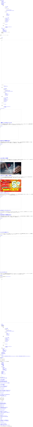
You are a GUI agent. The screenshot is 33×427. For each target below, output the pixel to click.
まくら (7, 13)
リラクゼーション (7, 19)
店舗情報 (3, 1)
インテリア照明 (6, 97)
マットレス (8, 15)
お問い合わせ (3, 352)
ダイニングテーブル (7, 90)
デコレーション (7, 20)
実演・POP (3, 3)
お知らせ (3, 371)
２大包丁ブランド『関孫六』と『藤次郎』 (6, 175)
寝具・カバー (8, 14)
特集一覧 (4, 348)
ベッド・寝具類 (4, 31)
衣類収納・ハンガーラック (7, 106)
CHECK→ (1, 161)
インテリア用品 (4, 368)
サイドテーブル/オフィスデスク (10, 10)
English (2, 372)
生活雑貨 (4, 369)
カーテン (6, 24)
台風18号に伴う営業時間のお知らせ (5, 140)
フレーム (6, 94)
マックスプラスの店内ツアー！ (4, 232)
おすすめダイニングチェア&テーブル (5, 210)
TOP (2, 37)
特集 (2, 366)
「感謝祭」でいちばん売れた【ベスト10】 (6, 122)
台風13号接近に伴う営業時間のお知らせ (5, 214)
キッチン (6, 18)
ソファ (6, 7)
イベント (3, 324)
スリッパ (5, 101)
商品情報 (3, 4)
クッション (6, 21)
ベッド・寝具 (4, 351)
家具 (3, 29)
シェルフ (6, 27)
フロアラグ (5, 99)
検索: (2, 32)
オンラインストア (4, 2)
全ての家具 (6, 6)
